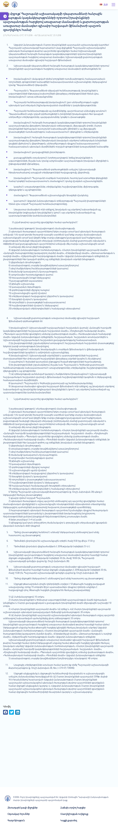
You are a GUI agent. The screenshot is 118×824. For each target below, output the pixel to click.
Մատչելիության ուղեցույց (74, 813)
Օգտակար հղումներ (19, 813)
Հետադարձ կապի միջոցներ (23, 807)
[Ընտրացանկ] (113, 4)
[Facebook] (5, 712)
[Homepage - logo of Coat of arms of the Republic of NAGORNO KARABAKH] (6, 5)
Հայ (106, 4)
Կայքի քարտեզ (68, 820)
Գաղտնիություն (16, 820)
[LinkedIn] (17, 712)
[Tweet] (11, 712)
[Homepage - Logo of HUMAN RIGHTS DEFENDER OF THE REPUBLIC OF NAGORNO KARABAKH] (15, 4)
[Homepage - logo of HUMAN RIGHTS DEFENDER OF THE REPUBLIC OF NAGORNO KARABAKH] (8, 798)
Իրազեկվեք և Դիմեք (8, 18)
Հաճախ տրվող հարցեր (72, 807)
